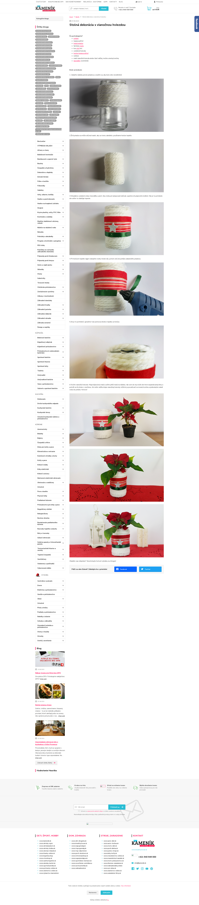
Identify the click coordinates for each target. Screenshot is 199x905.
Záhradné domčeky (44, 300)
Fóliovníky (41, 186)
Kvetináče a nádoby (44, 217)
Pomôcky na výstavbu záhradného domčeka (45, 251)
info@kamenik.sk (140, 863)
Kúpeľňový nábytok (44, 342)
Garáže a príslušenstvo (46, 594)
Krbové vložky (42, 465)
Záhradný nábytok (44, 314)
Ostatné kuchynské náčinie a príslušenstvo (48, 418)
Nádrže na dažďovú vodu (46, 228)
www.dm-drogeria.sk (79, 841)
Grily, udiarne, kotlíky (45, 195)
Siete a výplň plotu (44, 265)
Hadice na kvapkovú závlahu (48, 203)
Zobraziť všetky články (44, 763)
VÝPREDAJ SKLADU (44, 146)
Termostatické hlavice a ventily (46, 549)
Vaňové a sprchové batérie (47, 388)
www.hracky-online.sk (47, 853)
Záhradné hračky (43, 305)
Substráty (41, 278)
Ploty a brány (42, 608)
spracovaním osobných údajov (95, 811)
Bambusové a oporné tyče (47, 159)
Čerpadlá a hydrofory (45, 168)
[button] (82, 872)
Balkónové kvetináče (45, 155)
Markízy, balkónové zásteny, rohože (48, 222)
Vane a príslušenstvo (45, 384)
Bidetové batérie (43, 338)
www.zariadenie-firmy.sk (112, 873)
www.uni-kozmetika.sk (79, 866)
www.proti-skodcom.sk (80, 853)
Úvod (71, 17)
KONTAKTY (113, 2)
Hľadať (103, 8)
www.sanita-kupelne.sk (47, 861)
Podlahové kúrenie (44, 500)
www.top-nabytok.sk (79, 851)
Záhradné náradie (44, 318)
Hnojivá (40, 208)
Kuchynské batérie (44, 408)
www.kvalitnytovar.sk (79, 843)
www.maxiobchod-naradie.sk (114, 858)
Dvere (39, 585)
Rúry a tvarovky (43, 533)
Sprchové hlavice (43, 362)
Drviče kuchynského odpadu (47, 403)
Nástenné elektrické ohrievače (49, 478)
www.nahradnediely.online (113, 866)
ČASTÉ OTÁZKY (41, 2)
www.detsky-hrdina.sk (47, 848)
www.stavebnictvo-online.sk (114, 856)
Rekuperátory (42, 514)
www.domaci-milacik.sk (47, 851)
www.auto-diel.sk (110, 841)
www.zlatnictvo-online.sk (48, 871)
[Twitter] (138, 869)
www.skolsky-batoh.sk (47, 863)
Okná (39, 599)
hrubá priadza (78, 43)
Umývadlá (41, 375)
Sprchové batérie (43, 357)
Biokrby (40, 434)
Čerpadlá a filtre (43, 443)
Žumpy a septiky (43, 327)
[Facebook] (134, 869)
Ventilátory (41, 559)
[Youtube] (148, 869)
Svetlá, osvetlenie (44, 641)
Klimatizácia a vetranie (46, 451)
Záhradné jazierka (44, 309)
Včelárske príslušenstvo (46, 287)
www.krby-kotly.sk (110, 853)
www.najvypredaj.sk (79, 846)
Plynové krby (42, 496)
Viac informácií (126, 886)
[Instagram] (143, 869)
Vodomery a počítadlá (45, 564)
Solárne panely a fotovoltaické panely (49, 543)
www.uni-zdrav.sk (110, 868)
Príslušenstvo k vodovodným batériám (48, 352)
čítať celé (43, 679)
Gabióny (40, 190)
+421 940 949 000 (125, 10)
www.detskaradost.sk (47, 846)
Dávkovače (41, 399)
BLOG (121, 2)
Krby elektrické (43, 469)
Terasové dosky (43, 283)
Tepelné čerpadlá (44, 555)
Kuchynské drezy (43, 412)
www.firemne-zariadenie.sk (113, 863)
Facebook (123, 569)
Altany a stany (43, 150)
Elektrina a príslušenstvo (46, 590)
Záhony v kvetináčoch (45, 296)
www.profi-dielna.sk (111, 848)
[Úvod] (51, 8)
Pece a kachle (42, 491)
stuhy (82, 46)
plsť (77, 48)
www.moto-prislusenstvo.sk (114, 861)
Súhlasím (106, 892)
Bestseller (41, 141)
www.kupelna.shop (46, 856)
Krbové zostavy (43, 474)
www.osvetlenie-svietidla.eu (82, 863)
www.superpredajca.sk (79, 858)
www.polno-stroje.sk (111, 851)
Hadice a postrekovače (46, 199)
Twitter (147, 569)
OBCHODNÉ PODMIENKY (73, 2)
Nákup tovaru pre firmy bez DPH (48, 673)
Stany (39, 274)
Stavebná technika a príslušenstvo (45, 626)
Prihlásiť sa (115, 807)
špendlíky (77, 61)
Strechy (40, 636)
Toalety (40, 371)
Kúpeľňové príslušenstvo (46, 347)
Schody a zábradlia (44, 621)
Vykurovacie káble (44, 568)
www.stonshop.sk (45, 858)
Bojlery (40, 438)
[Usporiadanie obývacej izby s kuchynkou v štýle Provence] (50, 728)
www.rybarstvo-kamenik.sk (49, 873)
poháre (76, 38)
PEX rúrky (41, 245)
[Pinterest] (151, 869)
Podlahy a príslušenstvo (46, 612)
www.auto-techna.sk (111, 843)
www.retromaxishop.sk (80, 856)
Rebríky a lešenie (43, 617)
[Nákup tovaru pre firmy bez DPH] (50, 659)
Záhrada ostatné (43, 323)
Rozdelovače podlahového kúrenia (47, 523)
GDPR (105, 2)
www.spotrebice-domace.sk (82, 861)
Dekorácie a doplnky (45, 172)
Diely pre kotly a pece (45, 447)
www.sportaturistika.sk (47, 866)
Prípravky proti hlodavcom (47, 256)
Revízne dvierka (43, 518)
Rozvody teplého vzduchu (47, 529)
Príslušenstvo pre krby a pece (48, 505)
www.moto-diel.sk (110, 846)
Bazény (40, 164)
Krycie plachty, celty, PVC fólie (49, 212)
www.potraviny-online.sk (48, 868)
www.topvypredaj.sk (79, 848)
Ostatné (40, 487)
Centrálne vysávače (44, 581)
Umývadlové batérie (45, 380)
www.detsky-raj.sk (46, 843)
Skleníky (40, 269)
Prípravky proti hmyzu (45, 261)
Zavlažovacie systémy (45, 292)
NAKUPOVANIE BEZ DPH (55, 2)
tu (108, 900)
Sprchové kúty (42, 366)
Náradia (40, 232)
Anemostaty (42, 429)
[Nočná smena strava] (50, 691)
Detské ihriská (42, 177)
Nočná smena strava (43, 705)
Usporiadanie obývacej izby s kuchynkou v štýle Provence (46, 743)
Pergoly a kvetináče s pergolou (49, 241)
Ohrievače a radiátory (45, 483)
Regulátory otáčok (44, 509)
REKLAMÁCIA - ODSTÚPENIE (92, 2)
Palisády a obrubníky (45, 236)
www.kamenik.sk (45, 841)
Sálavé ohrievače (43, 538)
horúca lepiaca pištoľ (81, 53)
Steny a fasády (43, 632)
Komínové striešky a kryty (47, 456)
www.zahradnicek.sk (79, 868)
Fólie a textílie (43, 181)
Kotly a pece (42, 460)
